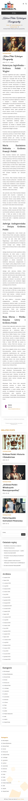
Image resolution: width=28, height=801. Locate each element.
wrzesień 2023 (7, 659)
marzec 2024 (7, 648)
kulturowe (6, 699)
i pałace (6, 694)
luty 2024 (6, 651)
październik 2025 (8, 605)
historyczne (6, 682)
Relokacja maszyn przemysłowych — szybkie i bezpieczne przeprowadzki (14, 551)
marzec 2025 (7, 625)
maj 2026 (6, 586)
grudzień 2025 (7, 600)
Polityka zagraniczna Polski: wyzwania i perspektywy (14, 424)
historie (5, 679)
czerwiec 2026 (7, 583)
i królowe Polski (7, 53)
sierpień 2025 (7, 611)
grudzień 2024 (7, 631)
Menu (14, 13)
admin (12, 62)
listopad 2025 (7, 603)
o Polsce (6, 702)
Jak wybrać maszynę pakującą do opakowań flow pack (14, 556)
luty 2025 (6, 628)
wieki (5, 716)
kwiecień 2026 (7, 588)
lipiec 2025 (6, 614)
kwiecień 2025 (7, 622)
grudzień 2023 (7, 656)
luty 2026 (6, 594)
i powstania (6, 696)
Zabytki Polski (7, 722)
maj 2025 (6, 619)
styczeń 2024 (7, 653)
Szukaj (4, 532)
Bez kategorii (7, 671)
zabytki (5, 719)
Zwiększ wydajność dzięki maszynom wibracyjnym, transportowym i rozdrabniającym (14, 561)
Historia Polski (7, 677)
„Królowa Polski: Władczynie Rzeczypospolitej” (11, 487)
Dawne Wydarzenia (8, 674)
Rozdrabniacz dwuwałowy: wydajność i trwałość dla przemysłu (12, 547)
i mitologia (6, 688)
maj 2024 (6, 642)
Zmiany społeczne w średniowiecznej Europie (14, 419)
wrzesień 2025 (7, 608)
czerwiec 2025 (7, 617)
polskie (5, 710)
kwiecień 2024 (7, 645)
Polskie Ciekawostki (8, 713)
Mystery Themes (20, 799)
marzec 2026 (7, 591)
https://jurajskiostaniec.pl (14, 409)
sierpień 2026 (7, 577)
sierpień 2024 (7, 634)
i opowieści (6, 691)
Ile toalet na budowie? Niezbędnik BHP (12, 565)
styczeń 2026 (7, 597)
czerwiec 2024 (7, 639)
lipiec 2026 (6, 580)
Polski (5, 705)
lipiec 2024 (6, 636)
